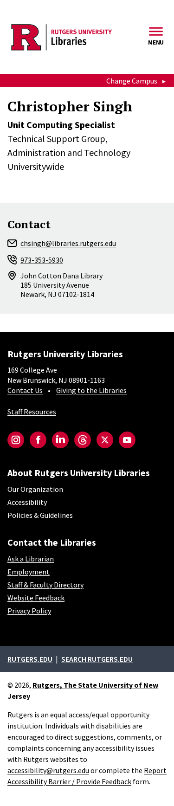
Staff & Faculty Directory (45, 584)
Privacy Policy (29, 610)
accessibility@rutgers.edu (48, 770)
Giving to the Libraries (91, 390)
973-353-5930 (41, 259)
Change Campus (131, 80)
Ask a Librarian (30, 558)
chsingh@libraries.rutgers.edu (68, 243)
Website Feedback (35, 597)
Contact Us (25, 390)
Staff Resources (31, 411)
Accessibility (27, 502)
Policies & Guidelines (40, 515)
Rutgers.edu (29, 659)
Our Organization (35, 489)
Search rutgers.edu (97, 659)
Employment (28, 571)
